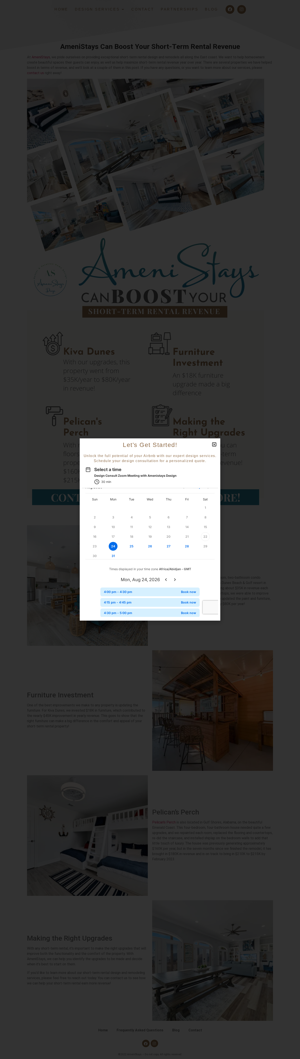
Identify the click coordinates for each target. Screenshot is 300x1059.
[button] (214, 444)
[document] (150, 529)
